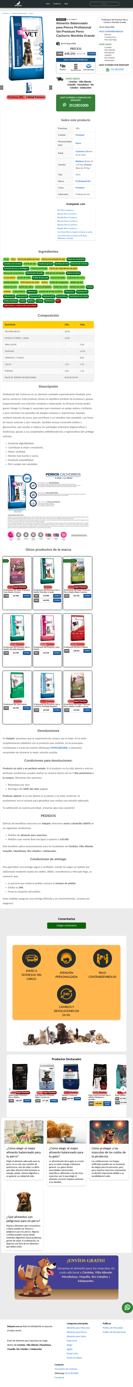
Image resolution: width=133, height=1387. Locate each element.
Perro (78, 143)
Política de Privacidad (113, 1328)
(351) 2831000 (71, 1373)
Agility (69, 1349)
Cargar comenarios (67, 925)
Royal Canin (72, 1353)
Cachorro (80, 151)
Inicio (48, 4)
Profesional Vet (83, 181)
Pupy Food (72, 1341)
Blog (66, 4)
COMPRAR (91, 54)
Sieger (69, 1345)
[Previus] (10, 1089)
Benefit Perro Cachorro (67, 218)
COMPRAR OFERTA (107, 1103)
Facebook (59, 1377)
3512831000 (78, 106)
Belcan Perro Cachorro (67, 214)
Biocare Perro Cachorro (67, 221)
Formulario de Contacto (66, 1369)
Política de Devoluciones (114, 1332)
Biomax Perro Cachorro (67, 225)
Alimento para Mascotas (78, 1328)
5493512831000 (59, 748)
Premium (80, 135)
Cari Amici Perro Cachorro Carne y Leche (74, 232)
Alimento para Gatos (76, 1336)
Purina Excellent (74, 1358)
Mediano (80, 161)
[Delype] (19, 6)
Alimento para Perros (77, 1332)
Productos (57, 4)
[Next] (123, 1089)
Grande (88, 165)
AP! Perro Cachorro (65, 210)
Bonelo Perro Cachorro (67, 229)
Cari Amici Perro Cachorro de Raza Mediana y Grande (72, 237)
